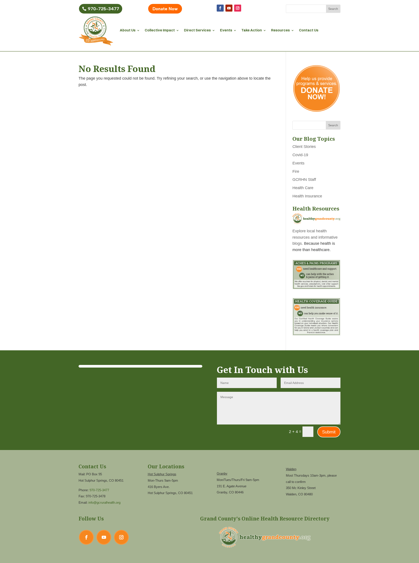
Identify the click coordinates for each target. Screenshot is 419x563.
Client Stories (304, 146)
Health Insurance (307, 196)
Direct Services (197, 30)
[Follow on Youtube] (228, 8)
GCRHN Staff (304, 179)
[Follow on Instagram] (237, 8)
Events (226, 30)
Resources (280, 30)
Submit (329, 432)
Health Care (302, 188)
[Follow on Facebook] (220, 8)
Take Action (251, 30)
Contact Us (308, 30)
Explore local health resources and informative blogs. (315, 237)
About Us (128, 30)
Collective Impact (160, 30)
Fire (295, 171)
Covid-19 (300, 155)
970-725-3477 (103, 8)
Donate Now (165, 8)
